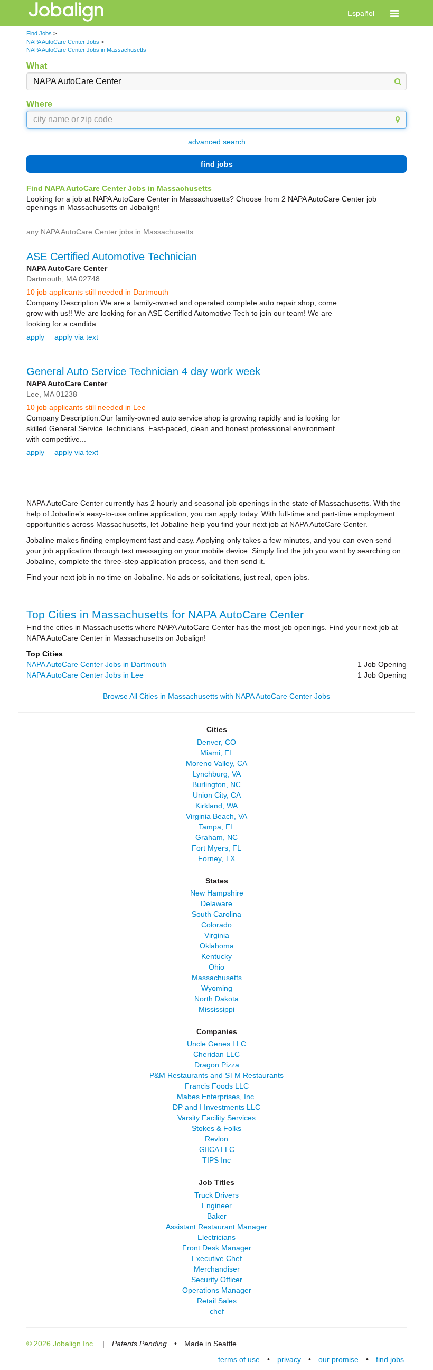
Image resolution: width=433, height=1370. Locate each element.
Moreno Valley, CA (216, 763)
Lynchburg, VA (217, 774)
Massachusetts (217, 977)
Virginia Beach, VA (216, 816)
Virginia (216, 935)
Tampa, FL (216, 827)
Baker (217, 1216)
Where (39, 103)
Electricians (216, 1237)
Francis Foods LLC (217, 1086)
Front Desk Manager (216, 1248)
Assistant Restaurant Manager (216, 1226)
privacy (289, 1359)
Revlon (216, 1139)
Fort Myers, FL (216, 848)
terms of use (239, 1359)
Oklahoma (217, 946)
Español (360, 13)
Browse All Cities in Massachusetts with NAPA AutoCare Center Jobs (216, 696)
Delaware (216, 903)
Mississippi (216, 1009)
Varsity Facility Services (216, 1117)
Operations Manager (216, 1290)
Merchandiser (217, 1269)
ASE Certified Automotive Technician (111, 256)
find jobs (217, 164)
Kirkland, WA (216, 805)
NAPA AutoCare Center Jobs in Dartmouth (96, 664)
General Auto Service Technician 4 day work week (143, 371)
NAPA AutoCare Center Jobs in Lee (85, 675)
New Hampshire (216, 893)
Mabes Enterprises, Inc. (216, 1096)
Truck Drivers (216, 1195)
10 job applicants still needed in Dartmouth (97, 292)
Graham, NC (216, 837)
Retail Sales (217, 1300)
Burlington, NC (216, 784)
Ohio (216, 967)
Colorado (216, 924)
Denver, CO (216, 742)
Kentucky (216, 956)
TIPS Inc (216, 1160)
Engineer (217, 1205)
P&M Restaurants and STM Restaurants (216, 1075)
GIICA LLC (216, 1149)
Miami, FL (216, 752)
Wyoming (216, 988)
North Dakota (216, 998)
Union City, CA (217, 795)
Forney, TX (216, 858)
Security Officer (216, 1279)
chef (217, 1311)
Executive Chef (217, 1258)
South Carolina (216, 914)
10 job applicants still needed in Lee (86, 407)
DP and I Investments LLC (216, 1107)
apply (35, 337)
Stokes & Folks (216, 1128)
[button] (394, 13)
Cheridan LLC (216, 1054)
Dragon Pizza (216, 1065)
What (36, 65)
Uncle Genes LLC (216, 1043)
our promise (338, 1359)
